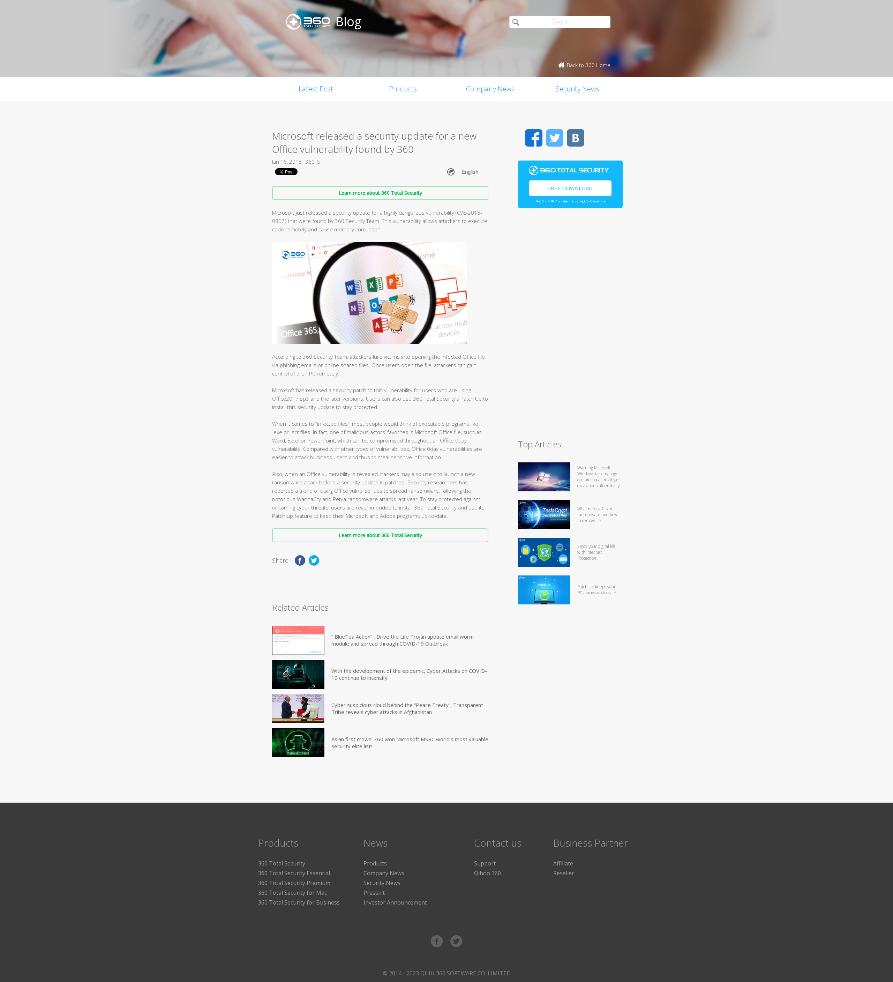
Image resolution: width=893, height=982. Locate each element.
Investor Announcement (395, 902)
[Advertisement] (570, 326)
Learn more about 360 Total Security (380, 192)
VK (575, 138)
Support (485, 863)
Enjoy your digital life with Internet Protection (596, 552)
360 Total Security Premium (294, 883)
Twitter (554, 138)
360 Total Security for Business (299, 902)
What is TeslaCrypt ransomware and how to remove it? (597, 514)
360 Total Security (281, 863)
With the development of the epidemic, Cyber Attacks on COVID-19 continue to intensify (409, 674)
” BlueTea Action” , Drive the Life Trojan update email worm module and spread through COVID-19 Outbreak (402, 640)
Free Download (570, 188)
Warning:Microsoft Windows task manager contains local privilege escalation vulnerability (598, 477)
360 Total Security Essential (294, 873)
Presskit (374, 893)
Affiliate (563, 863)
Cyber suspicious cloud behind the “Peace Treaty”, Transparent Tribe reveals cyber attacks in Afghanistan (407, 708)
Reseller (563, 873)
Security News (577, 89)
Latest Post (316, 89)
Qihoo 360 (487, 873)
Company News (490, 89)
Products (403, 89)
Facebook (533, 138)
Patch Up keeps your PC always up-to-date (596, 590)
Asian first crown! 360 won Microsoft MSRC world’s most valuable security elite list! (409, 743)
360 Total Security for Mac (292, 893)
